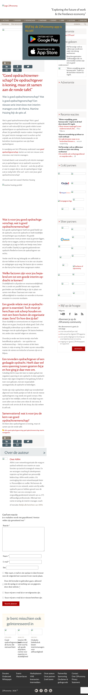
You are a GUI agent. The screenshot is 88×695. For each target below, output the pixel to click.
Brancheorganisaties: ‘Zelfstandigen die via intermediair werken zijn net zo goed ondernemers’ (71, 60)
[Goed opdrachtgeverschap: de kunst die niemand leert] (10, 632)
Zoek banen (48, 679)
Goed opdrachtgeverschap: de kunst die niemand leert (13, 643)
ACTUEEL (6, 21)
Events (18, 673)
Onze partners (49, 676)
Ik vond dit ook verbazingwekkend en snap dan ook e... (72, 155)
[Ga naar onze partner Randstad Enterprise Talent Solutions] (65, 230)
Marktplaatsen (35, 673)
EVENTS (53, 21)
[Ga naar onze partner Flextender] (78, 183)
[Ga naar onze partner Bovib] (78, 192)
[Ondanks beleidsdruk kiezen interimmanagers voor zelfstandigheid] (36, 632)
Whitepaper (7, 679)
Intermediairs (35, 682)
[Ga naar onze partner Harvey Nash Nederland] (65, 211)
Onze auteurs (49, 673)
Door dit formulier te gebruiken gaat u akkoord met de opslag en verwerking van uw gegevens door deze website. (22, 584)
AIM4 (6, 430)
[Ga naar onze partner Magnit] (65, 192)
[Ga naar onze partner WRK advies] (78, 295)
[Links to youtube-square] (62, 314)
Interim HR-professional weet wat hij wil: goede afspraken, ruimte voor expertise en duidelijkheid (23, 648)
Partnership (62, 673)
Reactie (6, 525)
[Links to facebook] (70, 314)
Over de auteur (17, 452)
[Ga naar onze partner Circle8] (65, 183)
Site (4, 567)
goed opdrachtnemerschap (31, 430)
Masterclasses (21, 676)
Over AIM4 (15, 459)
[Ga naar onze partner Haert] (65, 258)
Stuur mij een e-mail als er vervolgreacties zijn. (22, 592)
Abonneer (78, 349)
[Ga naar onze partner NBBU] (65, 276)
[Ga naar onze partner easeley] (78, 230)
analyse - (21, 637)
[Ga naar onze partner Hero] (78, 211)
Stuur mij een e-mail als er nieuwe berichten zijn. (23, 597)
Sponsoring (62, 676)
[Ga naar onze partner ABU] (78, 276)
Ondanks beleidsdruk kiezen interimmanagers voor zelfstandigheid (37, 646)
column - (8, 637)
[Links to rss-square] (82, 314)
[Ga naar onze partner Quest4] (65, 239)
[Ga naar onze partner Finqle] (65, 174)
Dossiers (17, 21)
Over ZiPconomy (78, 676)
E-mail (6, 562)
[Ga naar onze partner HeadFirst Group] (78, 202)
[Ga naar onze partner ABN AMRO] (78, 248)
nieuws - (34, 637)
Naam (6, 556)
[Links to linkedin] (76, 314)
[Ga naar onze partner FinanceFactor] (78, 174)
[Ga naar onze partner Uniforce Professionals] (78, 286)
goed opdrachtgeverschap (15, 430)
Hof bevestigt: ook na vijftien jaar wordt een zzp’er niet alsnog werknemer (75, 50)
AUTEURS (72, 21)
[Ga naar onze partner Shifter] (65, 248)
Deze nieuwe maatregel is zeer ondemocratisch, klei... (70, 128)
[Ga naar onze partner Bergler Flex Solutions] (65, 295)
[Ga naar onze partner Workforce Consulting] (78, 239)
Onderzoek (6, 676)
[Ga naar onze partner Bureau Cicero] (65, 286)
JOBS (62, 21)
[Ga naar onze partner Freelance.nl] (78, 267)
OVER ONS (83, 21)
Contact (75, 673)
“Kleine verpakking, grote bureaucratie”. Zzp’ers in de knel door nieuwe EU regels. (76, 71)
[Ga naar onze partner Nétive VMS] (65, 267)
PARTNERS (43, 21)
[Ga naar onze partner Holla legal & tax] (78, 258)
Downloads (30, 21)
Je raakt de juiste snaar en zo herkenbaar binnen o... (71, 141)
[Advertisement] (71, 97)
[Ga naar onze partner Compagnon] (65, 202)
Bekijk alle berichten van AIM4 (31, 505)
